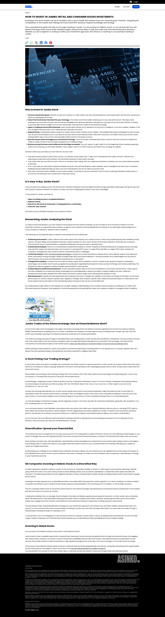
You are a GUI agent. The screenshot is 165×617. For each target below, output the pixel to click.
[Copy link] (26, 42)
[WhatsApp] (31, 42)
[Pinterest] (50, 42)
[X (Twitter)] (36, 42)
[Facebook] (45, 42)
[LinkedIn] (41, 42)
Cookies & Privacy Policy (33, 566)
